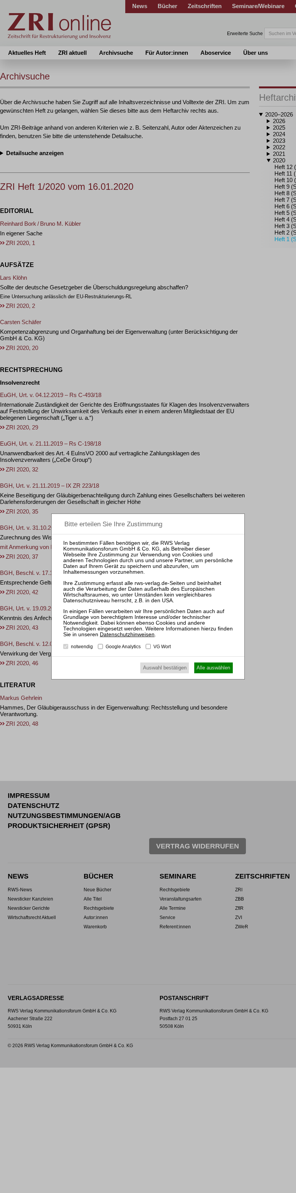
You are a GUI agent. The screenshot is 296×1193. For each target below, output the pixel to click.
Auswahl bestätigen (165, 668)
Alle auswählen (213, 668)
